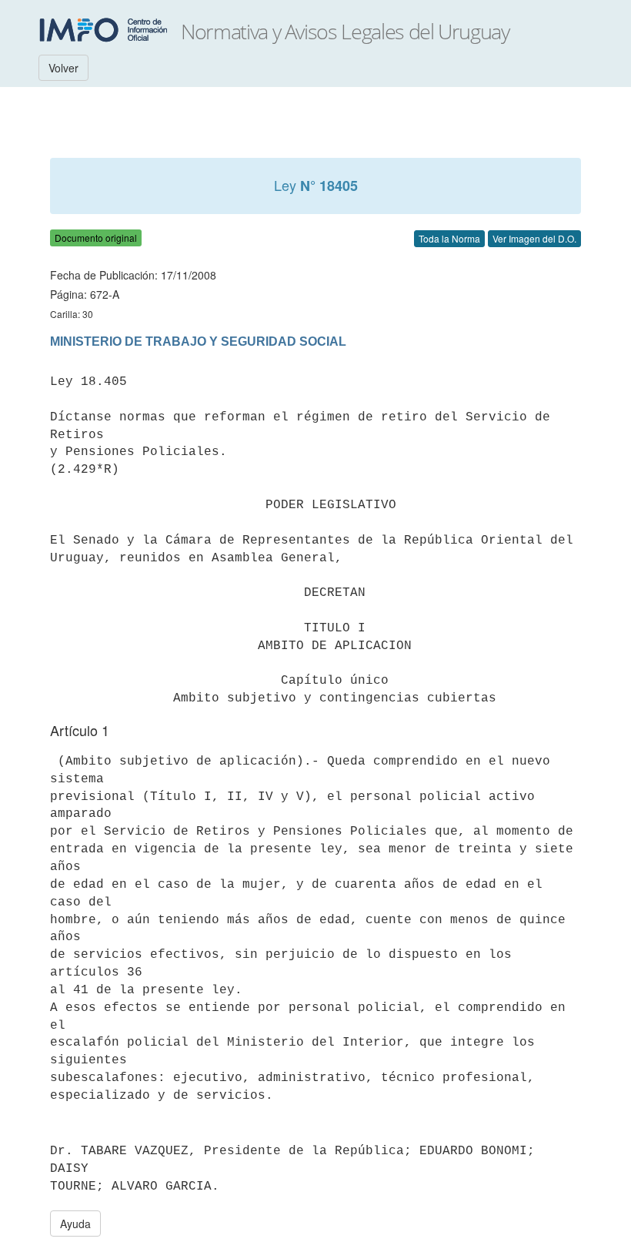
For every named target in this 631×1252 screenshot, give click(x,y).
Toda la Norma (449, 238)
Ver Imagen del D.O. (534, 238)
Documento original (96, 237)
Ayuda (75, 1223)
